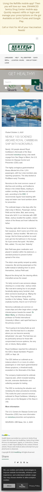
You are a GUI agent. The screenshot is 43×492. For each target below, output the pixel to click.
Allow (9, 486)
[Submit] (35, 82)
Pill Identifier (26, 57)
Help (17, 57)
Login (7, 63)
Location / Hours (17, 60)
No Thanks (22, 486)
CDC (24, 194)
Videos (27, 88)
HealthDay (17, 452)
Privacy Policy (34, 486)
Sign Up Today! (31, 60)
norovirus (17, 154)
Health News (13, 88)
